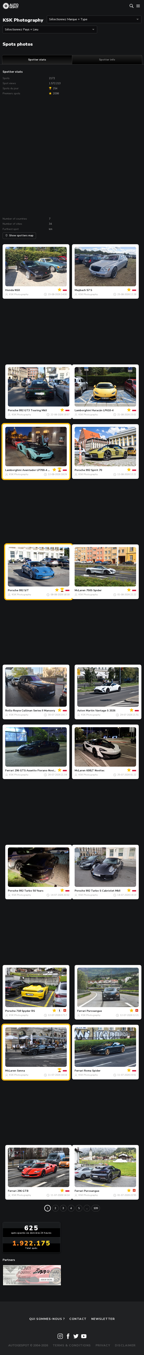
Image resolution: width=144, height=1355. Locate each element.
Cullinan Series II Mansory (38, 710)
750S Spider (94, 590)
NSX (17, 290)
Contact (78, 1319)
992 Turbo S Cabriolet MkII (103, 891)
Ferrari (9, 770)
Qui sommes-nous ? (47, 1319)
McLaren (80, 590)
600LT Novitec (95, 770)
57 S (89, 290)
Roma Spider (92, 1070)
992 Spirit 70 (94, 470)
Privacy (103, 1345)
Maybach (80, 290)
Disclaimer (125, 1345)
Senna (21, 1070)
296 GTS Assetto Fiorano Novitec (36, 770)
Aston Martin (85, 710)
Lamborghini (83, 410)
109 (95, 1208)
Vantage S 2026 (105, 710)
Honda (9, 290)
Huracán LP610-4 (102, 410)
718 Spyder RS (25, 1011)
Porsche (13, 410)
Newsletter (103, 1319)
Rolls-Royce (13, 710)
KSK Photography (18, 294)
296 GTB (22, 1191)
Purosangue (94, 1011)
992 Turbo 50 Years (31, 891)
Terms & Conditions (72, 1345)
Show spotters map (21, 235)
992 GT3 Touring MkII (33, 410)
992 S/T (24, 590)
